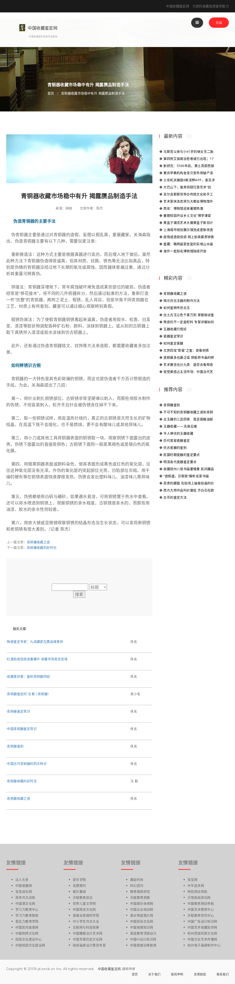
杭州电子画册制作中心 (204, 945)
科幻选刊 (136, 885)
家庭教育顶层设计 (143, 933)
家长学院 (79, 879)
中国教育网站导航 (200, 903)
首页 (51, 93)
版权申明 (177, 974)
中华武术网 (195, 885)
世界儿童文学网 (84, 903)
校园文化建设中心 (28, 939)
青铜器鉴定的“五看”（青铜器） (29, 694)
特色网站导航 (197, 891)
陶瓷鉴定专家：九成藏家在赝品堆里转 (35, 641)
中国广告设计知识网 (202, 921)
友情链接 (200, 974)
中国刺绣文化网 (27, 933)
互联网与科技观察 (86, 927)
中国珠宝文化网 (84, 909)
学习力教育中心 (27, 909)
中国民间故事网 (27, 927)
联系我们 (223, 974)
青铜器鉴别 (15, 746)
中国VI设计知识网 (143, 939)
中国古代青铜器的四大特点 (27, 763)
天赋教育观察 (140, 897)
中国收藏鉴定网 (109, 969)
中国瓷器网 (23, 885)
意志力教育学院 (27, 921)
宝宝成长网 (23, 891)
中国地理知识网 (141, 927)
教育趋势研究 (140, 891)
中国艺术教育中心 (200, 909)
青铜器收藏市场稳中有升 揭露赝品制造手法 (93, 93)
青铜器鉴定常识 (18, 711)
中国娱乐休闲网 (141, 903)
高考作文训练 (25, 897)
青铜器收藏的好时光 (42, 547)
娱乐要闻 (79, 891)
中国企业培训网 (141, 909)
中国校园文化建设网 (30, 945)
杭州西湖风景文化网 (202, 933)
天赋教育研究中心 (200, 915)
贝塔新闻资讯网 (199, 897)
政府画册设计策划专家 (89, 945)
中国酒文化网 (25, 903)
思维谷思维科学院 (86, 915)
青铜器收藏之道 (38, 542)
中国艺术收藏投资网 (202, 927)
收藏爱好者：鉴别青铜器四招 (28, 676)
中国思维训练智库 (143, 945)
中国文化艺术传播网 (202, 939)
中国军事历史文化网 (88, 939)
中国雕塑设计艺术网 (88, 933)
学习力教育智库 (27, 915)
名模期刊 (79, 885)
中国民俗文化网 (141, 921)
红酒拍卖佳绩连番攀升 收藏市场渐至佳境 (37, 659)
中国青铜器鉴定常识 (22, 728)
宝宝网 (192, 879)
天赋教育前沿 (82, 897)
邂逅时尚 (136, 879)
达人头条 (22, 879)
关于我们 (154, 974)
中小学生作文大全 (86, 921)
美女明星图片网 (141, 915)
